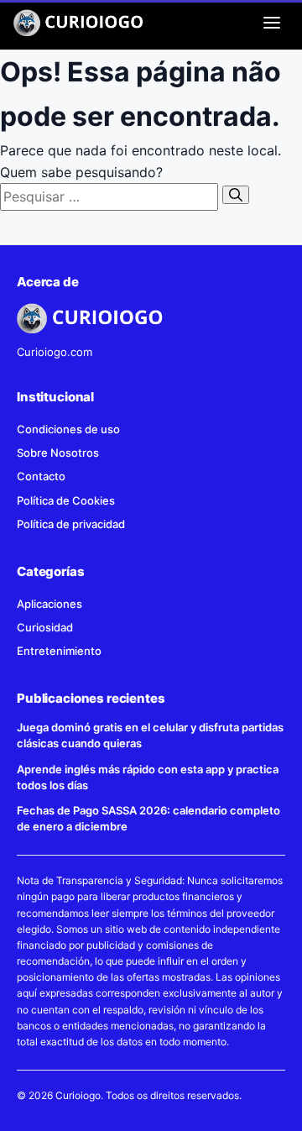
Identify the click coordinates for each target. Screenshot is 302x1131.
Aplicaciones (49, 603)
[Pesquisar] (235, 195)
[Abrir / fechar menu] (272, 22)
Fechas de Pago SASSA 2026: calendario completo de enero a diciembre (148, 818)
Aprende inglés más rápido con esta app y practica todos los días (148, 777)
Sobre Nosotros (58, 452)
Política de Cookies (66, 500)
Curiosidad (45, 627)
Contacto (41, 476)
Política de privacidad (71, 524)
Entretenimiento (59, 650)
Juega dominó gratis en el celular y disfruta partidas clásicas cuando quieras (150, 735)
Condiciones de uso (68, 429)
